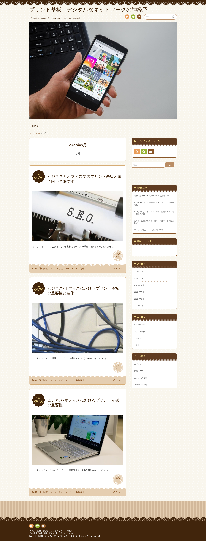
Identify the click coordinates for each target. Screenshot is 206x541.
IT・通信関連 (41, 268)
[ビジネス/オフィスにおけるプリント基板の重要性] (77, 462)
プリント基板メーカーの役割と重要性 (149, 230)
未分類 (136, 345)
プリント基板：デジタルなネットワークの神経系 (50, 530)
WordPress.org (140, 384)
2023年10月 (139, 299)
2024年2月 (138, 271)
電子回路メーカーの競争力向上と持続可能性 (152, 195)
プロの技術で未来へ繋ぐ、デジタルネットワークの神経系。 (51, 533)
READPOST (117, 255)
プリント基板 (56, 268)
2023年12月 (139, 285)
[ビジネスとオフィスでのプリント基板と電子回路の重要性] (77, 239)
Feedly (133, 16)
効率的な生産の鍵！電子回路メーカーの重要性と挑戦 (154, 222)
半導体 (81, 268)
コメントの (140, 378)
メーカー (69, 268)
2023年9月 (138, 305)
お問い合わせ (139, 16)
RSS (127, 16)
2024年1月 (138, 278)
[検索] (169, 164)
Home (35, 126)
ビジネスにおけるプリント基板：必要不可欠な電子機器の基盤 (154, 212)
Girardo (119, 268)
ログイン (137, 364)
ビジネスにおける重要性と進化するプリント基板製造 (154, 203)
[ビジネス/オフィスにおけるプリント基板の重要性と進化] (77, 350)
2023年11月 (139, 292)
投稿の (138, 371)
